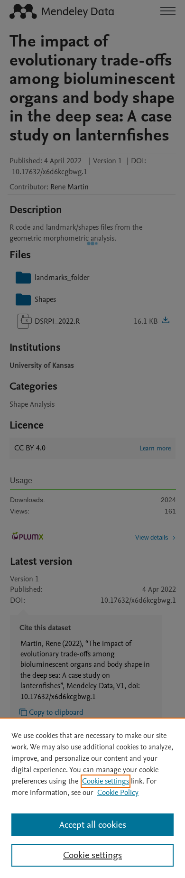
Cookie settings (105, 781)
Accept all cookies (92, 825)
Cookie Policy (118, 792)
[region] (92, 798)
